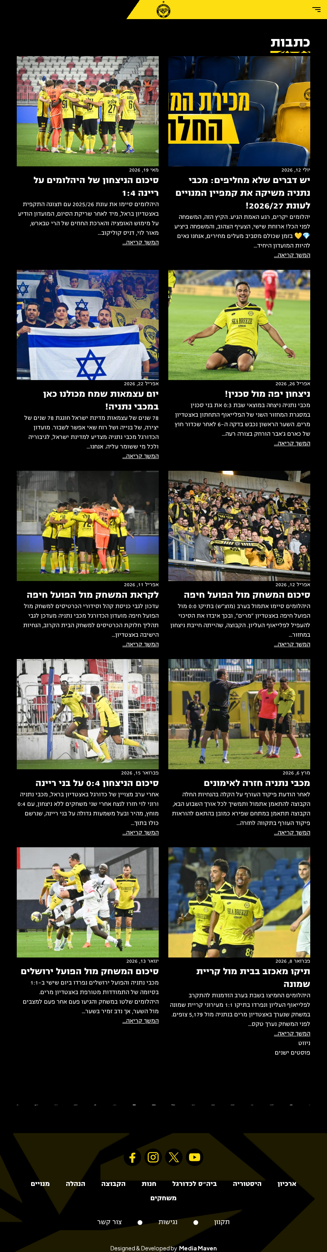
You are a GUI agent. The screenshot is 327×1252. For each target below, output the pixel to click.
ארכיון (287, 1184)
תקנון (222, 1222)
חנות (149, 1184)
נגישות (167, 1222)
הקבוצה (113, 1184)
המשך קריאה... (292, 255)
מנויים (40, 1184)
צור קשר (109, 1222)
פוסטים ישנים (292, 1053)
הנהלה (75, 1184)
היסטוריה (247, 1184)
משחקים (163, 1198)
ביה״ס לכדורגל (194, 1184)
